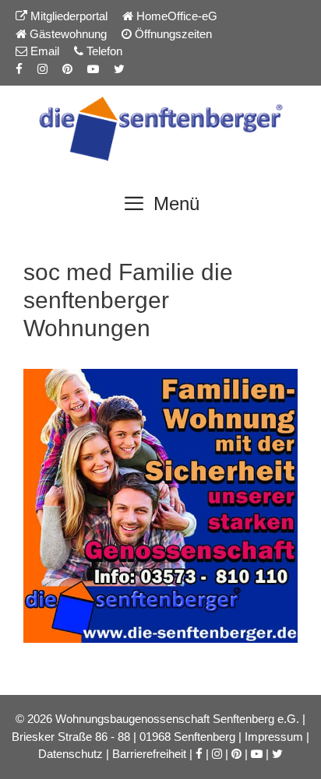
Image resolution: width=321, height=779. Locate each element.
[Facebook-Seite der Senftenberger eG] (19, 68)
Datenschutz (70, 753)
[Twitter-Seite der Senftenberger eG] (119, 68)
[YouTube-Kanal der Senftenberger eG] (93, 68)
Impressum (274, 736)
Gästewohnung (66, 33)
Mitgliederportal (67, 16)
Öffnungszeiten (172, 33)
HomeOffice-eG (175, 16)
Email (43, 51)
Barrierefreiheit (149, 753)
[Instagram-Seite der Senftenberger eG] (42, 68)
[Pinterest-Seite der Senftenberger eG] (67, 68)
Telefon (102, 51)
